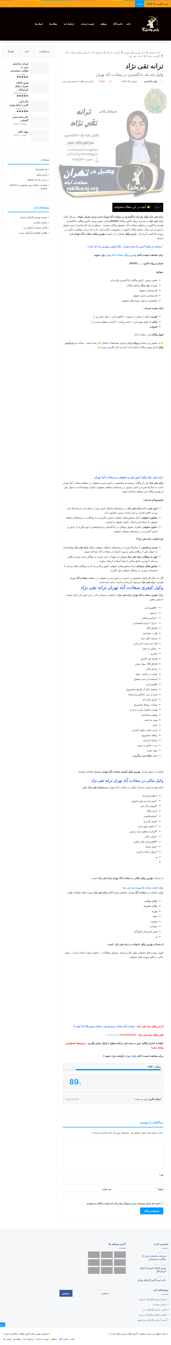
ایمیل (160, 1189)
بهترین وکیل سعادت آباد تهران (120, 255)
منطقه (104, 23)
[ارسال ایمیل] (143, 81)
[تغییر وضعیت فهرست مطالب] (156, 207)
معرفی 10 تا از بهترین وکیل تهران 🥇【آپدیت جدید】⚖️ (129, 52)
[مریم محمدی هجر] (94, 1254)
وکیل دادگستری (150, 81)
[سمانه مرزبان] (120, 1270)
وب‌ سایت (106, 1189)
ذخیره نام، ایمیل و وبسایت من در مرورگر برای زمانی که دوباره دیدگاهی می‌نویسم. (123, 1203)
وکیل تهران (130, 1055)
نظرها (11, 51)
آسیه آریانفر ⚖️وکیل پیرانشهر (151, 1320)
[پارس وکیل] (151, 24)
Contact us (41, 169)
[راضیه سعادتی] (94, 1262)
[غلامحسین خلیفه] (107, 1262)
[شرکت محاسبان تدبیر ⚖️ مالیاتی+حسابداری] (40, 68)
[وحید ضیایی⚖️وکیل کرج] (94, 1270)
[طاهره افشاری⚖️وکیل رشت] (107, 1270)
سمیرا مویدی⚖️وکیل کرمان (33, 217)
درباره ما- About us (37, 179)
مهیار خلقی (23, 131)
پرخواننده (44, 51)
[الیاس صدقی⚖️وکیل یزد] (120, 1254)
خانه (128, 23)
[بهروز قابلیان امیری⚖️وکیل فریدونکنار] (40, 87)
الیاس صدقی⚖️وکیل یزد (35, 227)
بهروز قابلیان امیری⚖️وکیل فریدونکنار (21, 86)
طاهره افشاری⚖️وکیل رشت (33, 232)
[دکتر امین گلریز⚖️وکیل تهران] (40, 106)
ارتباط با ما (69, 23)
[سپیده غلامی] (120, 1262)
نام (161, 1175)
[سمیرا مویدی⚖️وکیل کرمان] (107, 1254)
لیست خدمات (87, 23)
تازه (27, 51)
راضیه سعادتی (40, 222)
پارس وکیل (41, 174)
